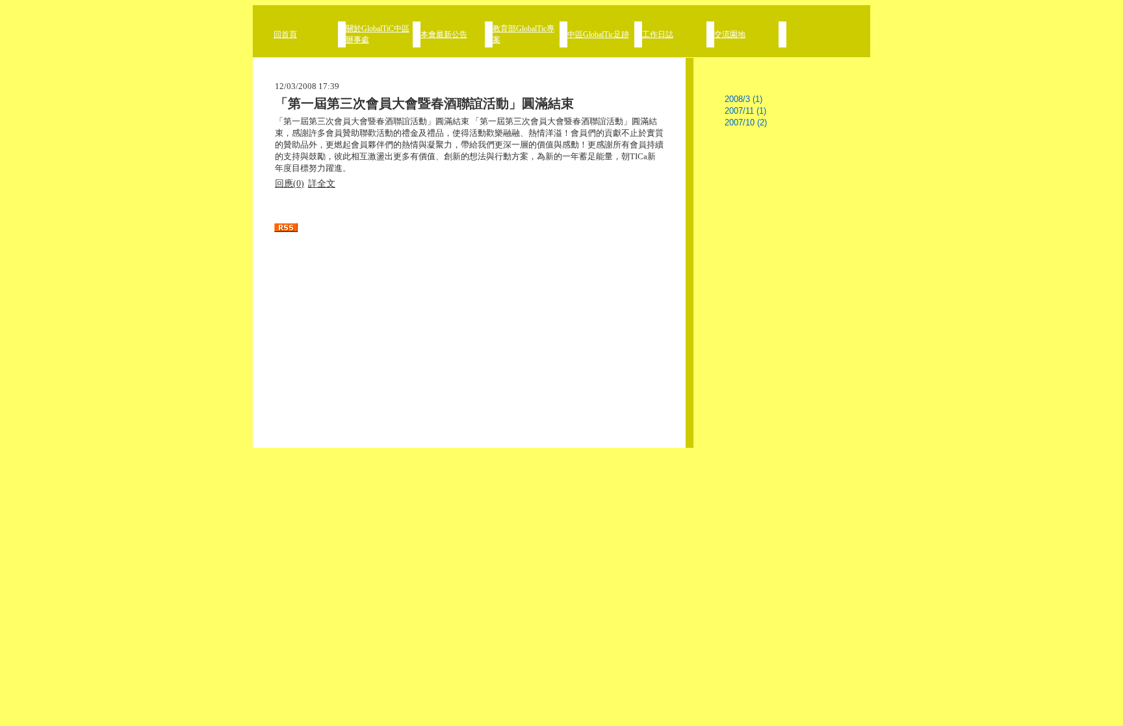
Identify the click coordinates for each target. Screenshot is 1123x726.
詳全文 (321, 183)
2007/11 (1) (745, 111)
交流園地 (729, 34)
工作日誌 (657, 34)
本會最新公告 (443, 34)
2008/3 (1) (743, 99)
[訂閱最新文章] (469, 227)
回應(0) (289, 183)
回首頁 (285, 34)
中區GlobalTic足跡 (598, 34)
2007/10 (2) (746, 122)
